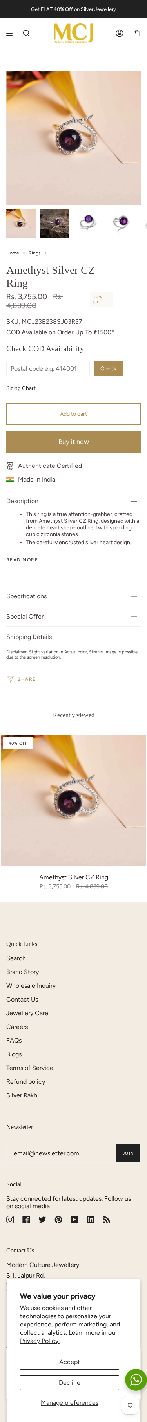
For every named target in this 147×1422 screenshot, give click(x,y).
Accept (69, 1362)
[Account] (119, 33)
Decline (69, 1382)
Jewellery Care (27, 1013)
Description (22, 501)
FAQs (14, 1040)
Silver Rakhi (22, 1095)
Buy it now (73, 442)
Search (16, 958)
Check (108, 368)
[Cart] (137, 33)
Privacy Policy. (40, 1340)
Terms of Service (29, 1068)
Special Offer (25, 616)
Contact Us (22, 999)
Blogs (14, 1054)
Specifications (26, 596)
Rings (35, 253)
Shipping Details (29, 637)
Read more (22, 560)
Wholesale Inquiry (31, 985)
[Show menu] (12, 33)
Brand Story (22, 972)
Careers (17, 1026)
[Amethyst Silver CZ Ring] (73, 800)
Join (128, 1153)
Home (12, 253)
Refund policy (25, 1081)
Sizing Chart (21, 388)
